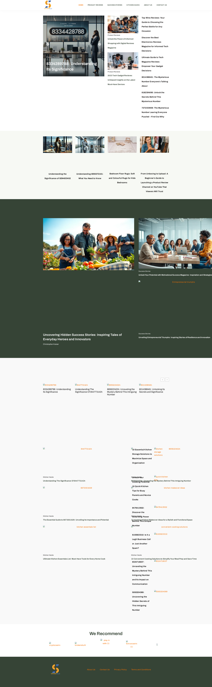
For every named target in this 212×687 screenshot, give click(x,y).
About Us (148, 5)
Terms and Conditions (141, 670)
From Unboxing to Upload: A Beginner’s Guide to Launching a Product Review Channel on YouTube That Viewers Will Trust (154, 182)
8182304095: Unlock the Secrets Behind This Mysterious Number (153, 96)
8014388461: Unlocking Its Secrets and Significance (152, 390)
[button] (47, 44)
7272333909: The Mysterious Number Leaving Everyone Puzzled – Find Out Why (155, 112)
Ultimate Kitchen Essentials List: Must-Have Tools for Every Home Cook (74, 559)
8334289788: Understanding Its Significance (57, 390)
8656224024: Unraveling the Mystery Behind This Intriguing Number (122, 392)
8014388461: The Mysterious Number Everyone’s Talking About (155, 81)
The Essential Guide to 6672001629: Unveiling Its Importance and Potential (76, 520)
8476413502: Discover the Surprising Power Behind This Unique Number (141, 517)
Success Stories (114, 5)
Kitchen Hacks (133, 5)
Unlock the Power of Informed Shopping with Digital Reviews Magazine (121, 43)
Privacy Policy (120, 670)
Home (81, 5)
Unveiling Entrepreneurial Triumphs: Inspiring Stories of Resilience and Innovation (174, 337)
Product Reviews (95, 5)
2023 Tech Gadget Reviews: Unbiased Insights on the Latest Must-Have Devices (121, 79)
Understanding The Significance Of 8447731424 (88, 390)
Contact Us (162, 5)
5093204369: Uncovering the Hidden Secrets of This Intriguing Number (140, 601)
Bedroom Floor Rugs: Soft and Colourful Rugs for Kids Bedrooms (122, 178)
